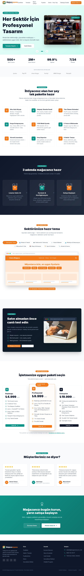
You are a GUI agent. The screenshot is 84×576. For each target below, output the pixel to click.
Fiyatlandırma (26, 556)
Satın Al (13, 425)
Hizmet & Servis (64, 246)
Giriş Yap (55, 2)
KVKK (80, 570)
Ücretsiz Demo (32, 525)
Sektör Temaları (27, 553)
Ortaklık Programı (48, 562)
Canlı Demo (28, 46)
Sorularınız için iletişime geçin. (57, 433)
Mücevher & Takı (20, 246)
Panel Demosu (29, 346)
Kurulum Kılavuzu (48, 550)
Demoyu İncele (64, 2)
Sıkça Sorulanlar (48, 553)
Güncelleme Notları (28, 562)
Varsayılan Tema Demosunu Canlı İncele (43, 288)
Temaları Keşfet (10, 46)
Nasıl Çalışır (35, 2)
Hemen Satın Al (76, 2)
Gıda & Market (56, 242)
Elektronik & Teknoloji (40, 242)
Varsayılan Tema (10, 242)
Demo (50, 2)
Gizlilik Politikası (63, 570)
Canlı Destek (47, 556)
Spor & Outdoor (49, 246)
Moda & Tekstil (24, 242)
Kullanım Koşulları (72, 570)
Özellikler (20, 2)
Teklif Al (68, 425)
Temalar (28, 2)
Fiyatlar (43, 2)
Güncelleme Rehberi (49, 559)
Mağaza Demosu (15, 346)
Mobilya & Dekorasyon (72, 242)
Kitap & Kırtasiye (35, 246)
